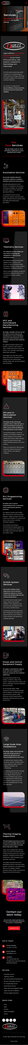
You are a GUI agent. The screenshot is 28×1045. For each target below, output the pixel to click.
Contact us (14, 928)
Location (9, 957)
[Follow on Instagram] (3, 1020)
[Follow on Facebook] (7, 1020)
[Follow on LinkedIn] (10, 1020)
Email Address (11, 951)
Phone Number (11, 945)
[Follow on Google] (14, 1020)
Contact (11, 911)
